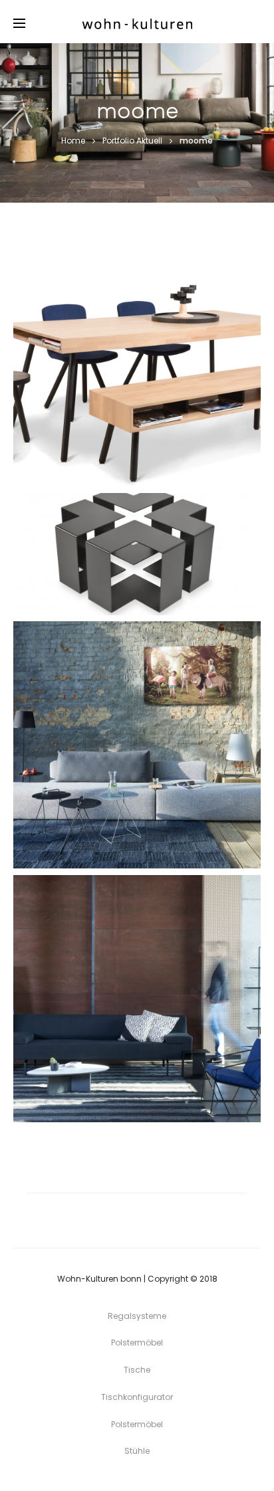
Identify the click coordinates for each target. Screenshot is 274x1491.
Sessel (152, 1028)
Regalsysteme (137, 1316)
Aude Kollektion (137, 1004)
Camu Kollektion (137, 751)
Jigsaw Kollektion (137, 560)
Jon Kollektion (137, 368)
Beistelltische (121, 583)
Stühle (137, 392)
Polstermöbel (152, 774)
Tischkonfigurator (137, 1397)
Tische (167, 392)
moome (107, 392)
